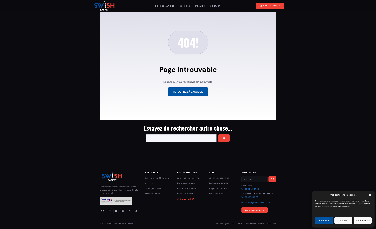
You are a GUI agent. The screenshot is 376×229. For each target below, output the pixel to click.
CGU (240, 224)
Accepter (324, 220)
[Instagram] (109, 210)
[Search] (224, 138)
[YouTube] (116, 210)
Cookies (261, 224)
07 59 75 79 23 (251, 197)
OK (272, 179)
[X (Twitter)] (129, 210)
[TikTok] (136, 210)
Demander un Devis (254, 210)
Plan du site (271, 224)
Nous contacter (216, 193)
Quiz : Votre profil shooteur (157, 178)
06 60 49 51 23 (252, 189)
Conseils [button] (184, 6)
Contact (215, 6)
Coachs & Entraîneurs (187, 188)
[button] (370, 194)
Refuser (343, 220)
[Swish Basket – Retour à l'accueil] (104, 6)
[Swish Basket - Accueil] (112, 176)
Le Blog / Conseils (153, 188)
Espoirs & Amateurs (186, 183)
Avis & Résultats (152, 193)
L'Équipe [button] (200, 6)
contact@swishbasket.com (257, 202)
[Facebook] (102, 210)
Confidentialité (250, 224)
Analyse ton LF (271, 6)
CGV (233, 224)
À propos (149, 183)
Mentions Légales (222, 224)
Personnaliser (362, 220)
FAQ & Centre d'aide (218, 183)
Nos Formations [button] (164, 6)
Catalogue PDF (187, 199)
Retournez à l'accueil (188, 91)
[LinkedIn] (122, 210)
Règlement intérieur (218, 188)
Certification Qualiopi (219, 178)
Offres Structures (185, 193)
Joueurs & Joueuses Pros (188, 178)
